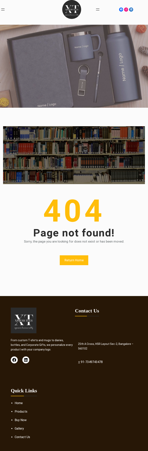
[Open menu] (2, 9)
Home (19, 403)
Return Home (74, 260)
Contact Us (22, 437)
